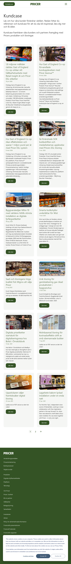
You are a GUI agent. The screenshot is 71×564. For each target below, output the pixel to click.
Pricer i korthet (8, 494)
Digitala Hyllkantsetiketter (12, 478)
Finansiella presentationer (12, 525)
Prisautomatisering (9, 462)
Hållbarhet (7, 502)
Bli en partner (8, 498)
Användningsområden (11, 458)
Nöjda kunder (8, 469)
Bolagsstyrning (8, 505)
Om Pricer (7, 491)
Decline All (58, 556)
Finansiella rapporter (10, 533)
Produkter (7, 475)
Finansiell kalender (9, 529)
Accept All (43, 556)
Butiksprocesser (8, 466)
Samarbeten (7, 509)
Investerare (7, 514)
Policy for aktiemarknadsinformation (15, 522)
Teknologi (7, 486)
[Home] (35, 4)
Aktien (6, 518)
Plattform (6, 482)
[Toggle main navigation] (65, 4)
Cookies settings (28, 556)
